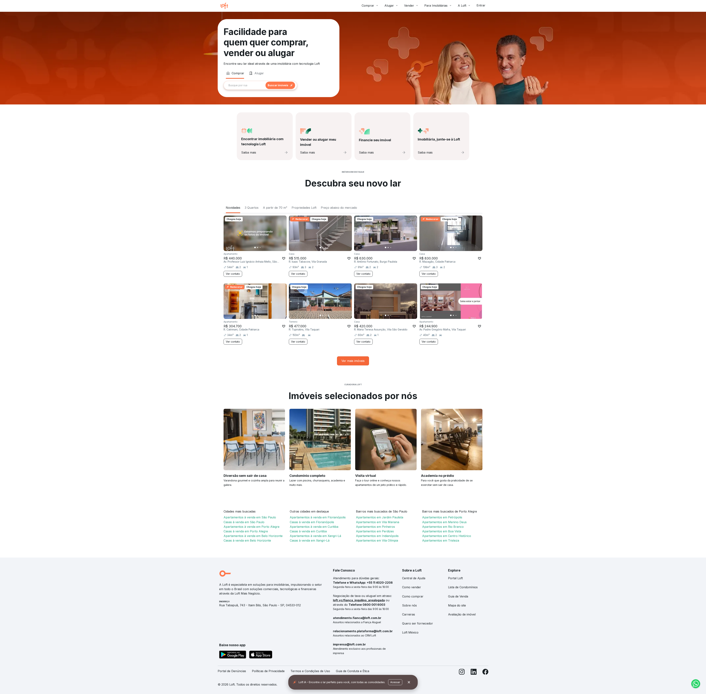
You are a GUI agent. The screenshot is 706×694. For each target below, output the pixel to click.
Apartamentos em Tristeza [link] (440, 540)
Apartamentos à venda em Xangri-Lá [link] (315, 536)
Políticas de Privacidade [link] (268, 671)
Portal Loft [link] (455, 578)
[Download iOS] (260, 655)
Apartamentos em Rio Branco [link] (443, 526)
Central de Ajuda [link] (413, 578)
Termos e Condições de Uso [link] (310, 671)
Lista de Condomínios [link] (463, 587)
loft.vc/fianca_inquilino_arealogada (359, 600)
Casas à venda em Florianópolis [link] (312, 522)
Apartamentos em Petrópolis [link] (442, 517)
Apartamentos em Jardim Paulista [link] (379, 517)
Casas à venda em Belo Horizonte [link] (247, 540)
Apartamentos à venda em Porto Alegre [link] (251, 526)
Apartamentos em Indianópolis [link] (377, 536)
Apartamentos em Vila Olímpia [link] (377, 540)
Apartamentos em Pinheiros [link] (375, 526)
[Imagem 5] (265, 247)
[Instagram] (462, 672)
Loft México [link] (410, 632)
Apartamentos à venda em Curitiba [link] (314, 526)
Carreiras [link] (408, 614)
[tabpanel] (279, 85)
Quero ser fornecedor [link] (417, 623)
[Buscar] (280, 85)
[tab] (235, 73)
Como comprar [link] (412, 596)
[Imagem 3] (260, 247)
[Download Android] (232, 655)
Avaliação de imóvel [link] (462, 614)
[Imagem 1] (255, 247)
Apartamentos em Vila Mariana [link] (377, 522)
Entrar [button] (481, 5)
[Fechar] (408, 682)
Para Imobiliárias (436, 5)
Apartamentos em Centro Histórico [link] (446, 536)
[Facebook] (485, 672)
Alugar (389, 5)
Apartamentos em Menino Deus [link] (444, 522)
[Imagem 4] (262, 247)
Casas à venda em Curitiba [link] (308, 531)
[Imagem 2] (257, 247)
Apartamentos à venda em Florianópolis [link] (318, 517)
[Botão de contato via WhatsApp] (695, 683)
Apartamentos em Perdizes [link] (375, 531)
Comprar (368, 5)
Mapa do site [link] (457, 605)
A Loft (462, 5)
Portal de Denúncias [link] (232, 671)
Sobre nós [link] (409, 605)
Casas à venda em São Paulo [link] (244, 522)
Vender (409, 5)
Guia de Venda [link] (458, 596)
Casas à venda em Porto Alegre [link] (246, 531)
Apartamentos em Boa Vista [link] (441, 531)
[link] (353, 360)
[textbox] (260, 85)
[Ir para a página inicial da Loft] (226, 6)
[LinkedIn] (474, 672)
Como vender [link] (411, 587)
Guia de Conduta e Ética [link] (352, 671)
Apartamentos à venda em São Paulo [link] (250, 517)
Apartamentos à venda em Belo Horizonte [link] (253, 536)
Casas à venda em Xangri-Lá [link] (309, 540)
